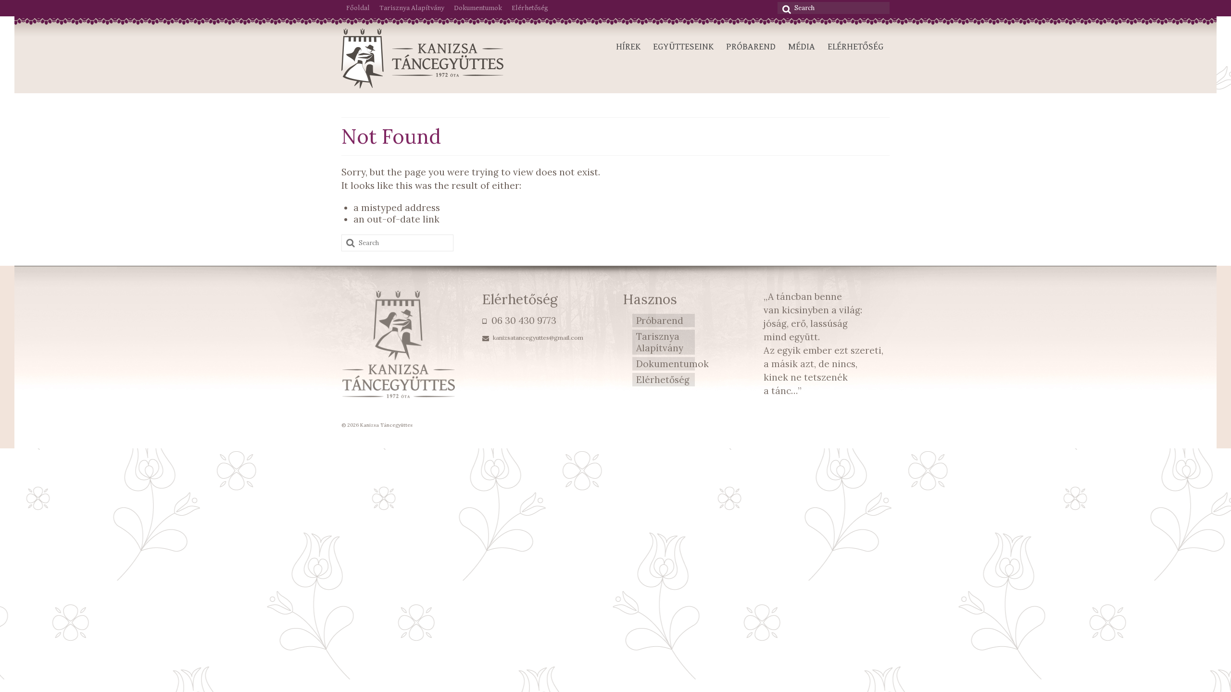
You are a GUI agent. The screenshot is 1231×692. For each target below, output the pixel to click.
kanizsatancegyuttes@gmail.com (537, 337)
